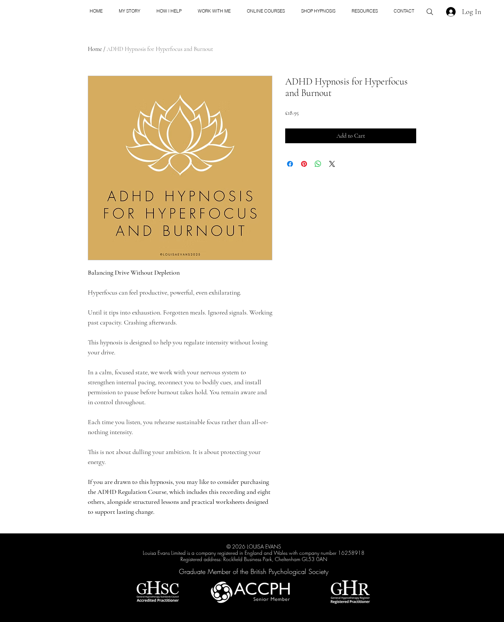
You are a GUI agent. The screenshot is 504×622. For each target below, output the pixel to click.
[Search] (430, 12)
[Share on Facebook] (290, 163)
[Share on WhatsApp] (318, 163)
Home (95, 49)
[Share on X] (332, 163)
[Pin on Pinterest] (304, 163)
